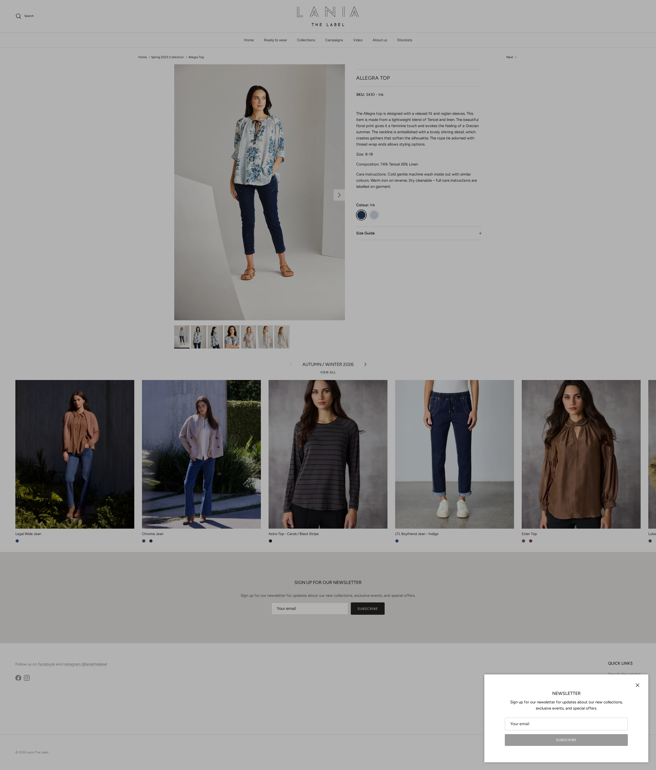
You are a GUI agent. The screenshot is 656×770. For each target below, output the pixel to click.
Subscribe (566, 740)
